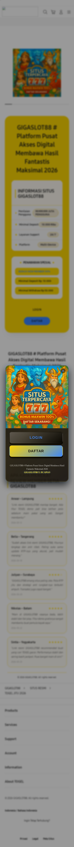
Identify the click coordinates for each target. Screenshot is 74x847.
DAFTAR (36, 451)
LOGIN (36, 437)
